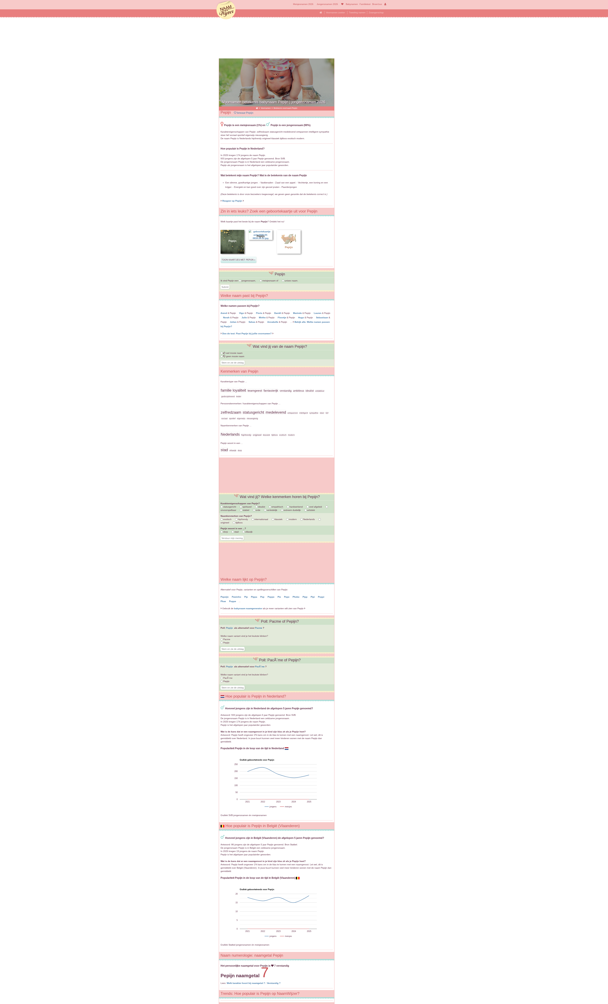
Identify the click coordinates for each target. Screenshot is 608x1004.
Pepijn (230, 628)
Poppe (233, 601)
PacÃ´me (260, 666)
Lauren (318, 313)
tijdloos (239, 522)
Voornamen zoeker (335, 12)
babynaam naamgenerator (248, 608)
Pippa (254, 597)
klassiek (278, 519)
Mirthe (262, 317)
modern (292, 519)
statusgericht (229, 506)
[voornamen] (341, 4)
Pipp (305, 597)
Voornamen (266, 108)
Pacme (259, 628)
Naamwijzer (225, 10)
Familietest (365, 4)
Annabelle (273, 322)
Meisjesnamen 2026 (303, 4)
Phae (224, 601)
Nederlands (309, 519)
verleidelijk (271, 510)
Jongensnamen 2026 (327, 4)
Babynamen (352, 4)
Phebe (296, 597)
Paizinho (237, 597)
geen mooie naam (234, 356)
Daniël (278, 313)
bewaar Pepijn (244, 112)
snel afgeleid (315, 506)
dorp (225, 532)
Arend (224, 313)
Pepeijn (225, 597)
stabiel (245, 510)
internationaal (261, 519)
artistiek (311, 510)
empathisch (277, 506)
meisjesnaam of (270, 280)
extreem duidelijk (292, 510)
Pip (246, 597)
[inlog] (385, 4)
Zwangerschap (376, 12)
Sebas (252, 322)
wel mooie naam (234, 353)
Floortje (282, 317)
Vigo (242, 313)
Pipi (313, 597)
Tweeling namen (357, 12)
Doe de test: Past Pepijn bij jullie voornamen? (247, 333)
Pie (280, 597)
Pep (262, 597)
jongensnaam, (248, 280)
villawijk (248, 532)
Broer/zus (377, 4)
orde (257, 510)
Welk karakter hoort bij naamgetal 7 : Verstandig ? (254, 983)
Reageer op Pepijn (232, 201)
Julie (244, 317)
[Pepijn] (232, 256)
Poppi (321, 597)
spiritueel (247, 506)
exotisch (227, 519)
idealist (261, 506)
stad (236, 532)
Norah (226, 317)
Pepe (287, 597)
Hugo (301, 317)
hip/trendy (242, 519)
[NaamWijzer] (257, 108)
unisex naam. (291, 280)
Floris (259, 313)
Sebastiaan (322, 317)
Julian (233, 322)
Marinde (297, 313)
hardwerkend (296, 506)
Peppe (271, 597)
